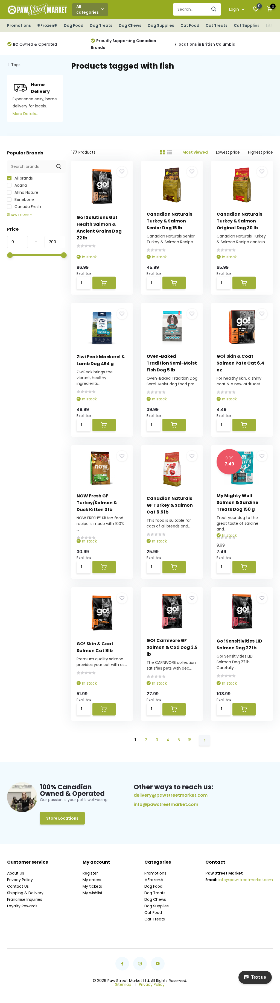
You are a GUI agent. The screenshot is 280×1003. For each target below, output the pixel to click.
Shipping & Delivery (25, 893)
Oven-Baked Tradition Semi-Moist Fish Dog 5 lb (172, 363)
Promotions (19, 25)
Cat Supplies (246, 25)
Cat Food (189, 25)
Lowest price (228, 152)
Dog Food (73, 25)
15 (189, 740)
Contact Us (18, 886)
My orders (92, 879)
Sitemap (123, 984)
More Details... (26, 113)
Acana (20, 185)
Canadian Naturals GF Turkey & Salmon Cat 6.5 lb (170, 505)
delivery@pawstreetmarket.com (171, 795)
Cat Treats (217, 25)
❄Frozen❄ (47, 25)
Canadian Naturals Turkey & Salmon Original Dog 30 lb (239, 221)
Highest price (260, 152)
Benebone (23, 199)
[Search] (214, 9)
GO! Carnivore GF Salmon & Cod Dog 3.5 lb (172, 647)
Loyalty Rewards (22, 906)
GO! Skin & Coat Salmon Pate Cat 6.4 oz (240, 363)
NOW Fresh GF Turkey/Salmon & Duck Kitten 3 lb (97, 503)
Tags (16, 65)
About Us (15, 873)
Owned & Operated (35, 44)
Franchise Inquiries (24, 899)
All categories (87, 9)
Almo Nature (25, 192)
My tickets (92, 886)
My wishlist (93, 893)
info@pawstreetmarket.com (166, 804)
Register (90, 873)
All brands (23, 178)
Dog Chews (130, 25)
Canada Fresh (27, 206)
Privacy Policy (20, 879)
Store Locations (62, 818)
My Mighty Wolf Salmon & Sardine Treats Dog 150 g (237, 502)
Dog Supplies (161, 25)
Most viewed (195, 152)
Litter (271, 25)
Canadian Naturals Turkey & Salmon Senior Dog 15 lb (169, 221)
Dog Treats (101, 25)
